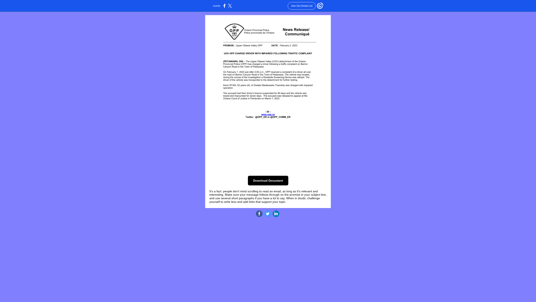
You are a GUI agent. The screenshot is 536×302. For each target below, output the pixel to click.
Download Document (268, 180)
